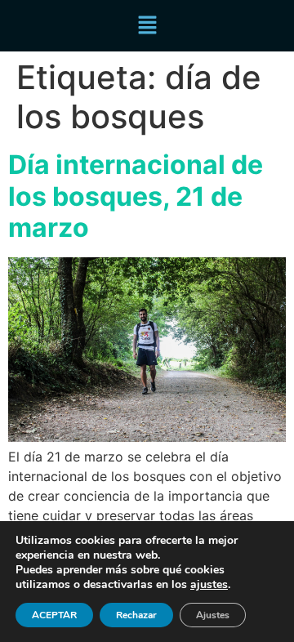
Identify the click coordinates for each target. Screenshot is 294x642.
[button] (147, 25)
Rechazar (136, 615)
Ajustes (212, 615)
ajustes (209, 584)
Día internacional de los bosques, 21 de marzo (135, 196)
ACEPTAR (54, 615)
